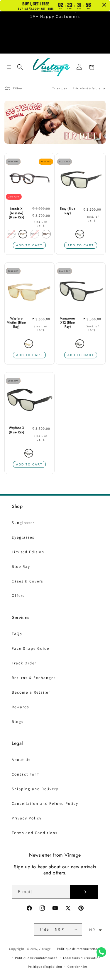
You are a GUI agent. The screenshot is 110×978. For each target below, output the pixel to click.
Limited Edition (28, 551)
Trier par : (61, 88)
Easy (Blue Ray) (67, 211)
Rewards (20, 706)
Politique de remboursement (79, 949)
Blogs (17, 721)
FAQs (17, 633)
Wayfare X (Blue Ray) (16, 430)
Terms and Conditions (34, 832)
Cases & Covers (27, 581)
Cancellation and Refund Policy (45, 803)
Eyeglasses (23, 537)
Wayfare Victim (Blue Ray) (16, 322)
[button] (8, 67)
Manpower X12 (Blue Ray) (68, 322)
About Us (21, 759)
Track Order (24, 663)
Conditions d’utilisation (82, 958)
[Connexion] (79, 67)
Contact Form (26, 774)
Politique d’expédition (45, 967)
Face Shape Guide (30, 648)
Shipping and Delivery (35, 788)
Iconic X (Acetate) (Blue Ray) (16, 213)
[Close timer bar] (104, 4)
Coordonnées (77, 967)
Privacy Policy (27, 818)
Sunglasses (23, 522)
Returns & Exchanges (34, 677)
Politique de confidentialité (36, 958)
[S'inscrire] (84, 892)
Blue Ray (21, 566)
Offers (18, 595)
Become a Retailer (31, 692)
